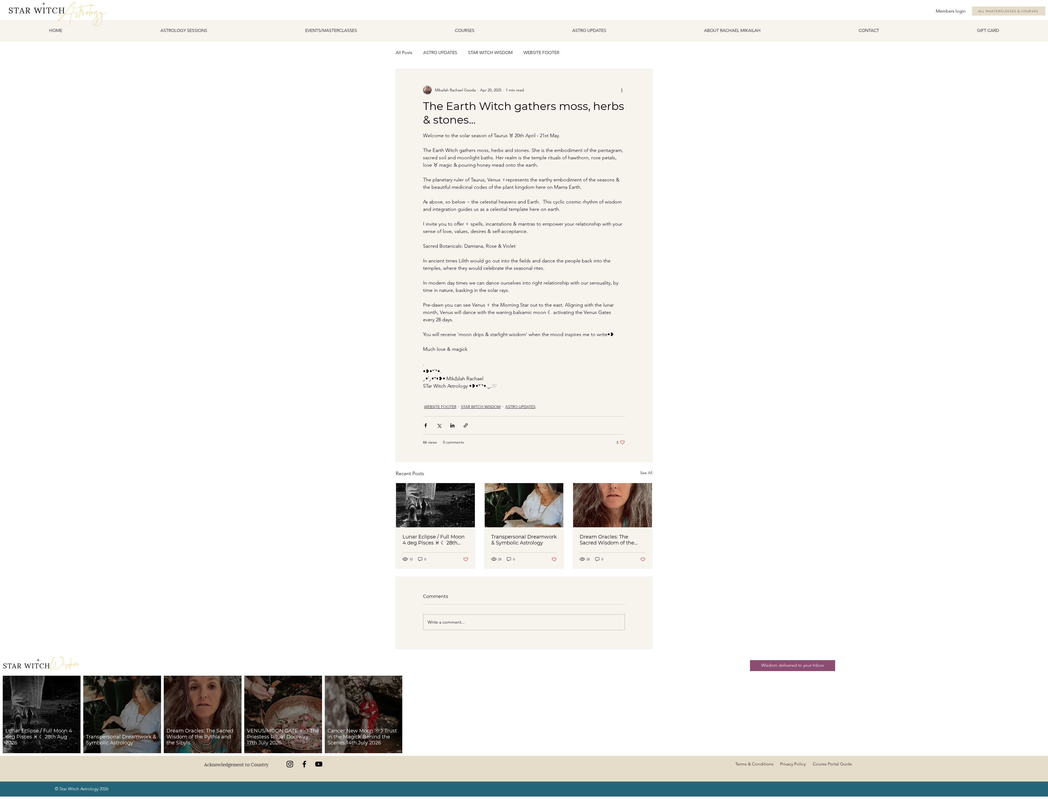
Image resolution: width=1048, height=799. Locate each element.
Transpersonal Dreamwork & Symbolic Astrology (524, 540)
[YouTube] (318, 764)
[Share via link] (465, 425)
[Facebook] (304, 764)
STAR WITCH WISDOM (490, 52)
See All (646, 472)
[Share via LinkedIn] (452, 425)
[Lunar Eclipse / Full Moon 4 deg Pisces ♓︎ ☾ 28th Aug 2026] (435, 505)
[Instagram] (289, 764)
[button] (331, 30)
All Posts (404, 52)
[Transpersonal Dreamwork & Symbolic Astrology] (524, 505)
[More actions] (621, 90)
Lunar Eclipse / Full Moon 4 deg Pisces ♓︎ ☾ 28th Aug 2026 (434, 540)
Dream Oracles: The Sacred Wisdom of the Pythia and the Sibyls (607, 540)
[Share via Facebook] (425, 425)
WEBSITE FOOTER (541, 52)
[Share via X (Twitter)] (439, 425)
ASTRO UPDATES (440, 52)
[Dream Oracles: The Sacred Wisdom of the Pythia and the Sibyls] (612, 505)
